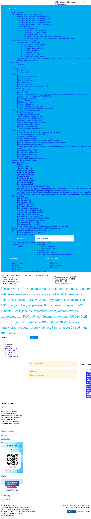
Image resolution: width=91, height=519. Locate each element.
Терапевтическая (18, 162)
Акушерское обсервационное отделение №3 (33, 22)
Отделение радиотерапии (26, 138)
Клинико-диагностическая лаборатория (31, 122)
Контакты (13, 259)
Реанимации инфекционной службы (30, 46)
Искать (34, 338)
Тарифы (20, 246)
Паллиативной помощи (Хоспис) (29, 144)
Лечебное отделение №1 (26, 98)
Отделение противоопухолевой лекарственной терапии (38, 140)
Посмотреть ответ (7, 431)
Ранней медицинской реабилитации (30, 116)
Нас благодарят (49, 246)
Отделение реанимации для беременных (32, 30)
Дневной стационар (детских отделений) (32, 86)
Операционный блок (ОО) (27, 150)
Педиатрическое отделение (27, 76)
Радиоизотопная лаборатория (28, 124)
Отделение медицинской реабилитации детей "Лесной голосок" (36, 228)
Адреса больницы (61, 283)
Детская (15, 74)
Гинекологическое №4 (25, 72)
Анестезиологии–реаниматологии (25, 40)
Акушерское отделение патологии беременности (35, 24)
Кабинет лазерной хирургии (27, 154)
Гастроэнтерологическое (26, 180)
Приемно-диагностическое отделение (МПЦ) (34, 16)
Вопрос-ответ (44, 250)
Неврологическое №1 (25, 182)
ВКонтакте (54, 263)
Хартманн (20, 64)
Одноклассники (56, 265)
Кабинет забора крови (25, 234)
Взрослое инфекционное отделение (30, 106)
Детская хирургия (23, 78)
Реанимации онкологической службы (31, 56)
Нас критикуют (49, 248)
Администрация (18, 12)
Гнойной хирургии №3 (25, 204)
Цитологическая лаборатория (28, 152)
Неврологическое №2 (25, 184)
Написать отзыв (45, 242)
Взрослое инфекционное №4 (27, 104)
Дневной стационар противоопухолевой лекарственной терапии (41, 142)
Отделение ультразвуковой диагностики (32, 34)
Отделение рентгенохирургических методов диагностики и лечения (42, 226)
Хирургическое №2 (24, 202)
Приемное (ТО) (22, 164)
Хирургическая (18, 196)
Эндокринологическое (25, 174)
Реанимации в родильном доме (28, 54)
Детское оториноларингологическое (30, 220)
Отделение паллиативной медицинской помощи (35, 108)
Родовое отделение (24, 26)
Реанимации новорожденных (28, 50)
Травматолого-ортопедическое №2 (30, 212)
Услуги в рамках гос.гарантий (23, 242)
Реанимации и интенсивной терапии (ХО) (33, 218)
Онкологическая (18, 130)
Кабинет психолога (24, 156)
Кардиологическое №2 (25, 172)
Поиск (3, 338)
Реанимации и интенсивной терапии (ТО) (33, 186)
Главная (8, 346)
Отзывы (42, 244)
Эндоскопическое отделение (27, 126)
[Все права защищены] (73, 505)
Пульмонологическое (25, 178)
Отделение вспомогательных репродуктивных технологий (39, 36)
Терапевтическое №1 (24, 166)
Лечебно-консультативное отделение (30, 232)
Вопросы (8, 352)
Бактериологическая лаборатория (29, 118)
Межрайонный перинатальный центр (26, 14)
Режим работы (17, 263)
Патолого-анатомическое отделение (25, 160)
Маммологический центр (26, 136)
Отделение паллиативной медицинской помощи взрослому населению (43, 190)
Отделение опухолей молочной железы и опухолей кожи (38, 132)
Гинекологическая (19, 68)
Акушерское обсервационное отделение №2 (33, 20)
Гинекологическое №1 (25, 70)
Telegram (53, 267)
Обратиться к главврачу (48, 252)
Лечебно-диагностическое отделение (26, 110)
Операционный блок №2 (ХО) (28, 224)
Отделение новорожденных (27, 28)
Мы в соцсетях (52, 259)
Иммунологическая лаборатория (29, 120)
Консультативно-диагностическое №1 (31, 134)
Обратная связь (42, 238)
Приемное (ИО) (23, 92)
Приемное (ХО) (22, 198)
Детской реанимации (25, 82)
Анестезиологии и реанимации (28, 42)
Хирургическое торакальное (27, 208)
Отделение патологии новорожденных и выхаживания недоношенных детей (46, 38)
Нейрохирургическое (25, 206)
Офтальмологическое (25, 80)
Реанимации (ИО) (23, 90)
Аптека (15, 62)
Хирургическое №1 (24, 200)
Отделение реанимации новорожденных (32, 32)
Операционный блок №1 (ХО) (28, 222)
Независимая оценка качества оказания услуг (56, 254)
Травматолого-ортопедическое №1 (30, 210)
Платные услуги (18, 244)
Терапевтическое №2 (24, 168)
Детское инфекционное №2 (27, 100)
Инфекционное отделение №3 (28, 102)
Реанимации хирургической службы (30, 48)
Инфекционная (18, 88)
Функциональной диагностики (28, 114)
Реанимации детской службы (28, 52)
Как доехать (16, 269)
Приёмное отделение (25, 84)
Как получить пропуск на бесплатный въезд (29, 271)
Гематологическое (23, 176)
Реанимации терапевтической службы (31, 44)
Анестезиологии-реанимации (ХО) (30, 216)
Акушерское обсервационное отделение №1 (33, 18)
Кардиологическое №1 (25, 170)
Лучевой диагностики (25, 112)
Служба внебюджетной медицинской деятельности (31, 230)
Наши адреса (17, 267)
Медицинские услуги (17, 238)
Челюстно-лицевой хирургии (28, 214)
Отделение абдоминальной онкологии (31, 158)
